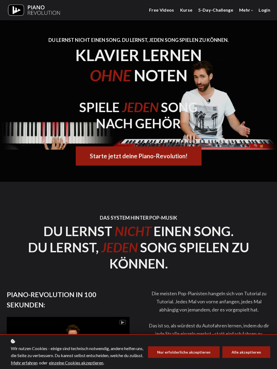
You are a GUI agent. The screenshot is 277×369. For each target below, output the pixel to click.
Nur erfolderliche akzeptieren (183, 352)
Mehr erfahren (24, 362)
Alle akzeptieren (246, 352)
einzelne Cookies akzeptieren (76, 362)
